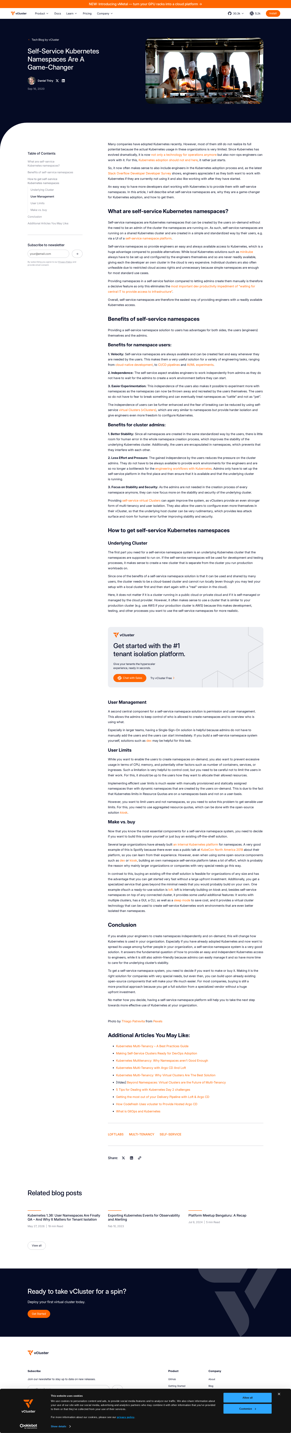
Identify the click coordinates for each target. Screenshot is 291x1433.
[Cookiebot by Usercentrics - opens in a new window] (28, 1426)
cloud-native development (134, 364)
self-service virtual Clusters (141, 500)
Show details (58, 1426)
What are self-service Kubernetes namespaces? (44, 163)
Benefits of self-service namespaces (50, 172)
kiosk (123, 812)
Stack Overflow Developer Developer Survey (139, 173)
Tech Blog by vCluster (45, 39)
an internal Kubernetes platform (195, 844)
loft (170, 889)
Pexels (157, 1021)
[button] (42, 13)
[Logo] (19, 13)
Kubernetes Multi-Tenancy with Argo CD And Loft (151, 1068)
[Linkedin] (63, 81)
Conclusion (35, 216)
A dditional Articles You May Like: (48, 223)
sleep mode (182, 900)
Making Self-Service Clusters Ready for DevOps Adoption (156, 1053)
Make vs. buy (38, 210)
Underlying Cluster (42, 189)
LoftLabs (116, 1134)
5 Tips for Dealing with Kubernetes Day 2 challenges (153, 1089)
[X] (57, 81)
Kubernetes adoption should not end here (168, 160)
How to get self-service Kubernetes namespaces (43, 181)
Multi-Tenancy (141, 1134)
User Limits (37, 203)
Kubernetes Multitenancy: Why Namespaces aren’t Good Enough (162, 1060)
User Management (42, 196)
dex (149, 740)
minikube (246, 252)
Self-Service (170, 1134)
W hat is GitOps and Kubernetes (138, 1111)
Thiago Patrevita (133, 1021)
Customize (245, 1408)
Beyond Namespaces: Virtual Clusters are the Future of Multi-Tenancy (176, 1082)
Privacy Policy (65, 262)
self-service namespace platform (148, 238)
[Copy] (139, 1158)
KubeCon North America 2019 (222, 849)
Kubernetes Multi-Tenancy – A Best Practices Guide (152, 1046)
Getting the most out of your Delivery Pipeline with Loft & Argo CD (162, 1097)
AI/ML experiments (200, 364)
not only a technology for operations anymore (184, 154)
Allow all (248, 1397)
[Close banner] (279, 1394)
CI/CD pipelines (169, 364)
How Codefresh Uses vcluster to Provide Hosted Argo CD (156, 1104)
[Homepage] (38, 1353)
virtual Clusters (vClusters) (137, 410)
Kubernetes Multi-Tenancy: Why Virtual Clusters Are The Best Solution (166, 1075)
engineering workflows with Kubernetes (183, 468)
